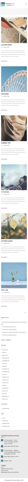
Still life (4, 290)
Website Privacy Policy (7, 468)
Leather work (6, 45)
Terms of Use (4, 470)
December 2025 (5, 358)
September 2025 (5, 360)
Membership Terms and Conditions (10, 472)
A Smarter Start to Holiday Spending (9, 329)
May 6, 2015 (6, 47)
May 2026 (4, 352)
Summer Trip (6, 143)
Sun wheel (5, 94)
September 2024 (5, 371)
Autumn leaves (7, 241)
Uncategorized (5, 408)
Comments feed (5, 423)
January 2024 (5, 379)
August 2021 (5, 399)
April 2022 (4, 393)
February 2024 (5, 377)
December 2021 (5, 396)
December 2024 (5, 369)
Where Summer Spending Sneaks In (9, 335)
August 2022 (5, 390)
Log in (3, 418)
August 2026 (5, 349)
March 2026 (5, 355)
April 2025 (4, 366)
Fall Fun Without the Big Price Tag (9, 326)
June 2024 (4, 374)
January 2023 (5, 388)
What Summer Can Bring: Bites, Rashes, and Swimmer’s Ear (14, 332)
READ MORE (4, 61)
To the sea (5, 192)
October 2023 (5, 382)
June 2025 (4, 363)
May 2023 (4, 385)
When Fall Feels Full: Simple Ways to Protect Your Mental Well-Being (14, 323)
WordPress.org (5, 426)
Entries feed (5, 420)
